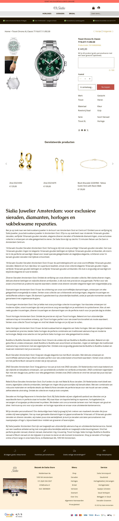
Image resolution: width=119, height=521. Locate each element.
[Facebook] (82, 130)
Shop (74, 473)
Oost (73, 230)
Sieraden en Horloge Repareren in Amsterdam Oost (28, 396)
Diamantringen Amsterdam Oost (20, 289)
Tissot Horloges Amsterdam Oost (20, 316)
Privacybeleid (74, 504)
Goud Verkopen (104, 493)
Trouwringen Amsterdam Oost (19, 304)
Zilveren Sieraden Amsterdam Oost (21, 277)
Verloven (74, 489)
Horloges (74, 481)
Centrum (82, 230)
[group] (59, 171)
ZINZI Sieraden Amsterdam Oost (20, 367)
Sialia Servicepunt (104, 473)
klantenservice (99, 426)
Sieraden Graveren (104, 500)
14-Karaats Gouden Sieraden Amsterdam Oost (26, 248)
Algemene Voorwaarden (74, 500)
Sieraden (74, 477)
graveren (57, 420)
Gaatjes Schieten (103, 489)
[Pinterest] (85, 130)
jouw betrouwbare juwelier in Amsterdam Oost (39, 233)
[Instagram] (13, 495)
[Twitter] (87, 130)
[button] (93, 7)
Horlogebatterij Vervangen (104, 481)
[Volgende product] (112, 163)
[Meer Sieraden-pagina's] (65, 13)
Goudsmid (104, 477)
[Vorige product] (6, 163)
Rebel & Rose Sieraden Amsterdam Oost (23, 381)
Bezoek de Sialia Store (45, 467)
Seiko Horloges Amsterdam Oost (20, 328)
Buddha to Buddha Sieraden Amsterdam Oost (26, 340)
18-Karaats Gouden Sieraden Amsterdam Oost (26, 263)
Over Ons (74, 497)
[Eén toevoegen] (89, 78)
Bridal (74, 485)
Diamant (74, 493)
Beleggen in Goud (104, 497)
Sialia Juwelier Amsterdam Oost (22, 426)
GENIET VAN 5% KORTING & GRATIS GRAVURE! (59, 1)
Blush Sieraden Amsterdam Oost (20, 355)
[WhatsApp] (79, 130)
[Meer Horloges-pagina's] (52, 13)
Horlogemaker (103, 485)
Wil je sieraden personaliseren (19, 411)
